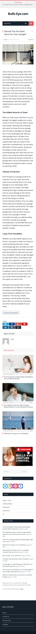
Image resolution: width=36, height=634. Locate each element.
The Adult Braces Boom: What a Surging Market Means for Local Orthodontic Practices (18, 4)
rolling (16, 117)
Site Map (5, 624)
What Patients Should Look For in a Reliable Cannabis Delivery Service (16, 551)
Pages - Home (7, 500)
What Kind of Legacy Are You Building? (16, 433)
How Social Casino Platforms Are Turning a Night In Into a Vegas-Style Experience (18, 570)
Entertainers (6, 507)
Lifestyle (31, 39)
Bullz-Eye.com (18, 14)
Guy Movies (6, 510)
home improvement (11, 313)
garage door (18, 80)
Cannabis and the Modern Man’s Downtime (16, 559)
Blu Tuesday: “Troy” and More (12, 555)
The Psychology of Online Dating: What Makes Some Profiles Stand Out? (18, 378)
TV (3, 514)
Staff (5, 39)
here (21, 589)
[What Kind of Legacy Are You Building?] (18, 421)
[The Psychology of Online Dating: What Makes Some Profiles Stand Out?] (18, 365)
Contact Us (5, 616)
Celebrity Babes (7, 504)
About (4, 613)
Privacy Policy (6, 620)
